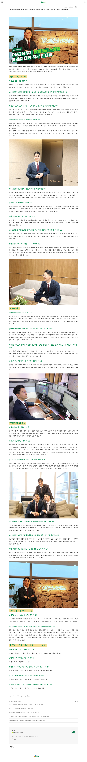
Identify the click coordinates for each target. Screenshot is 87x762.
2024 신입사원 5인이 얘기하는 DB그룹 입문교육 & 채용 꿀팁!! (21, 708)
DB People (71, 6)
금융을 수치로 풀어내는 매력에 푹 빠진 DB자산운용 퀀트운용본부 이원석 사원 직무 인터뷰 (26, 705)
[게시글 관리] (16, 696)
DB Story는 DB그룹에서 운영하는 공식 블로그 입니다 (25, 736)
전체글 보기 (76, 701)
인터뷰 (76, 6)
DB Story (14, 730)
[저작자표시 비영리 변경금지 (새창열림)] (27, 696)
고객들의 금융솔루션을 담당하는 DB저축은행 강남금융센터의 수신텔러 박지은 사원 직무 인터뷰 (27, 720)
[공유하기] (14, 696)
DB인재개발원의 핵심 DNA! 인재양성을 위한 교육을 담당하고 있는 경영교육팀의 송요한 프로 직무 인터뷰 (29, 716)
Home (66, 6)
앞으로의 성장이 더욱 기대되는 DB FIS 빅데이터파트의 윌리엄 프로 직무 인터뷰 (24, 712)
